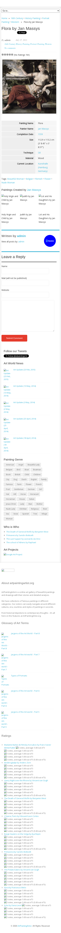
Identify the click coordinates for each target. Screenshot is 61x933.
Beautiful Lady (34, 464)
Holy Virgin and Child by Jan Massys (8, 218)
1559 (40, 134)
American (10, 464)
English (34, 479)
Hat (7, 494)
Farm (19, 484)
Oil (39, 152)
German (31, 489)
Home (4, 18)
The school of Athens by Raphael (21, 542)
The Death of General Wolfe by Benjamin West (27, 531)
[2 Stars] (5, 54)
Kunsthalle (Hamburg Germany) (43, 167)
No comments (10, 48)
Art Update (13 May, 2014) (24, 386)
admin (8, 39)
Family (43, 479)
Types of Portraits (19, 675)
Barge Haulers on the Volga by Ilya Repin (22, 834)
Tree (35, 514)
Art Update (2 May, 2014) (24, 402)
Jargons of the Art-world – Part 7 (25, 654)
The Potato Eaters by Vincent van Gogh (21, 869)
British (17, 474)
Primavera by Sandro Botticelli (19, 535)
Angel (21, 464)
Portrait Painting (37, 44)
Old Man (23, 509)
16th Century (17, 18)
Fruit (8, 489)
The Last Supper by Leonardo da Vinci (23, 538)
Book (8, 474)
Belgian (29, 178)
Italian (31, 499)
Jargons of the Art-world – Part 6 (25, 690)
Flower (47, 178)
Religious (35, 509)
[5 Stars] (12, 54)
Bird (18, 469)
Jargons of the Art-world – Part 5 (25, 712)
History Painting (32, 18)
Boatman (37, 469)
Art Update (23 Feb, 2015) (24, 369)
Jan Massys (43, 128)
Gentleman (18, 489)
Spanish (25, 514)
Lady (22, 504)
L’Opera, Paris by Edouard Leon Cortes (21, 816)
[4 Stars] (10, 54)
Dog (15, 479)
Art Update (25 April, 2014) (24, 418)
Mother (40, 504)
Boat (27, 469)
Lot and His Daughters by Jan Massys (47, 218)
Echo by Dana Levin (13, 905)
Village (44, 514)
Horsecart (34, 494)
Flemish (38, 178)
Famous (9, 484)
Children (37, 474)
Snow (15, 514)
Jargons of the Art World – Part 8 (25, 633)
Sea (7, 514)
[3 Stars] (7, 54)
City (7, 479)
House (22, 499)
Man (30, 504)
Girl (40, 489)
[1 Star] (2, 54)
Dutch (24, 479)
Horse (23, 494)
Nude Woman (8, 182)
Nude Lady (10, 509)
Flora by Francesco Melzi (15, 887)
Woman (9, 518)
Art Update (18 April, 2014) (24, 438)
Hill (14, 494)
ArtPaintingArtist (12, 3)
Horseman (10, 499)
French (39, 484)
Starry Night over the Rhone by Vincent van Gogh (26, 780)
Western (15, 22)
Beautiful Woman (15, 178)
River (45, 509)
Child (27, 474)
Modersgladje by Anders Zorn (17, 762)
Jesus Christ (11, 504)
